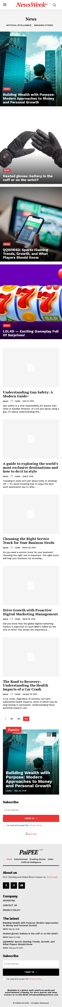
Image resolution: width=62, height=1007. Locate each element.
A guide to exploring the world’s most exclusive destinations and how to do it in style (30, 467)
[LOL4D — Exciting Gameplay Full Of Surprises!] (31, 301)
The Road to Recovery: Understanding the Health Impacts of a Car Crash (25, 685)
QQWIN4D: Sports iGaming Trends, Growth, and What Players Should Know (29, 943)
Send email (52, 877)
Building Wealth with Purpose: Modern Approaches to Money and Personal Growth (29, 779)
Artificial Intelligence (18, 25)
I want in (29, 818)
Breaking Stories (43, 25)
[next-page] (54, 734)
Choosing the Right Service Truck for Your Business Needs (28, 540)
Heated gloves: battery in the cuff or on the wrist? (30, 933)
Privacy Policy (35, 825)
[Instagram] (14, 885)
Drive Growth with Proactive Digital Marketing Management (30, 612)
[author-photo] (12, 401)
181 (11, 719)
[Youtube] (21, 885)
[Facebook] (6, 885)
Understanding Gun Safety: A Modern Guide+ (28, 394)
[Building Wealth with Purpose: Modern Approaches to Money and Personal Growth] (31, 69)
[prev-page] (5, 719)
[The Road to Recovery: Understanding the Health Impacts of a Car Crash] (31, 657)
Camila (17, 401)
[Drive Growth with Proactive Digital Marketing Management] (31, 585)
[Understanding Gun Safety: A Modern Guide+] (31, 367)
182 (18, 719)
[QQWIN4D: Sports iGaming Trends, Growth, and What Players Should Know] (31, 224)
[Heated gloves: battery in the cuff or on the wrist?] (31, 146)
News (6, 89)
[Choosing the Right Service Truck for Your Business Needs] (31, 514)
